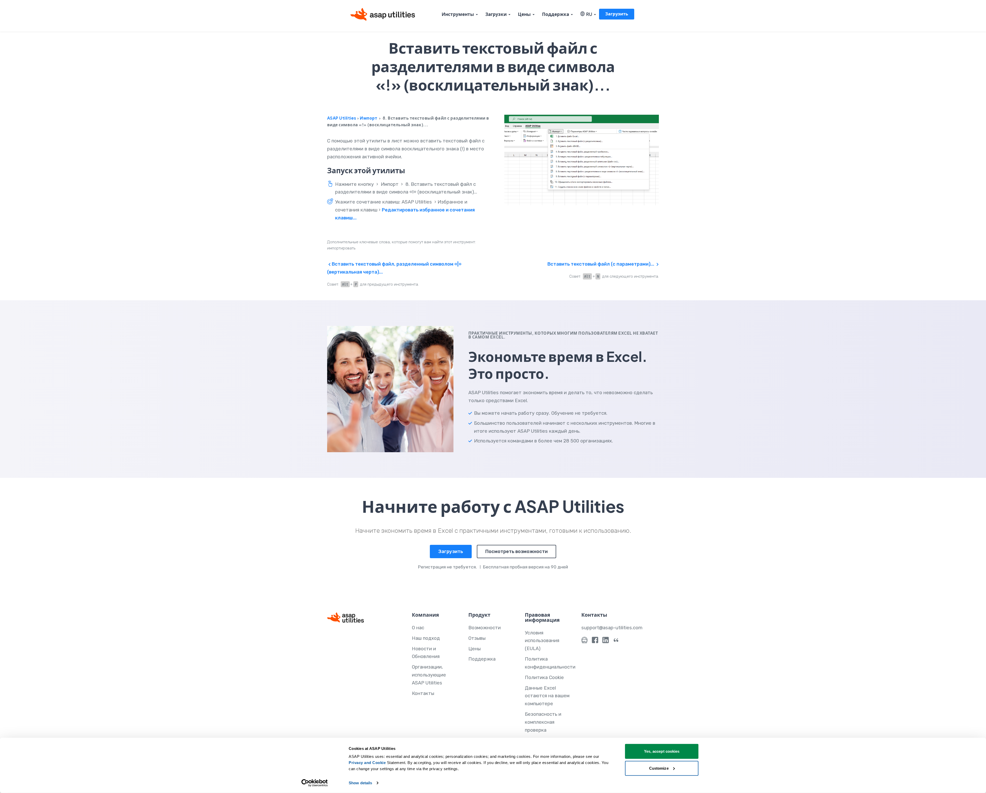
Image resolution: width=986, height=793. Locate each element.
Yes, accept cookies (662, 751)
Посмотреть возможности (516, 551)
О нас (418, 628)
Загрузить (616, 13)
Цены (524, 14)
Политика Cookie (544, 677)
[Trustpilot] (616, 641)
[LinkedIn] (605, 641)
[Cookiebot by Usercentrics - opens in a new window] (314, 783)
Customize (659, 768)
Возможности (484, 628)
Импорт (368, 117)
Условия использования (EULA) (542, 641)
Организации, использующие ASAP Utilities (429, 675)
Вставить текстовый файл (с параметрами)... (601, 264)
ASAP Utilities (341, 117)
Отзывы (477, 638)
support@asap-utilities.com (611, 628)
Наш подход (426, 638)
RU (588, 14)
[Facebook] (595, 641)
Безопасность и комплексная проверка (543, 722)
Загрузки (496, 14)
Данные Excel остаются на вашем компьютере (547, 696)
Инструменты (458, 14)
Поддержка (555, 14)
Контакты (423, 693)
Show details (360, 783)
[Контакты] (584, 641)
